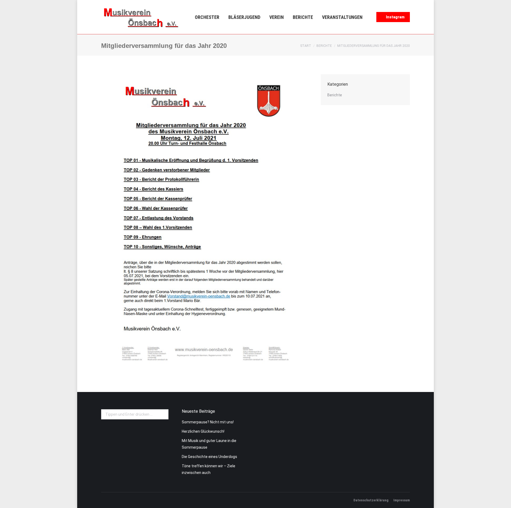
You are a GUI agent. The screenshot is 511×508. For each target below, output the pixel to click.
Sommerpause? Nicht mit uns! (208, 422)
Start (305, 46)
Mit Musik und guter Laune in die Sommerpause (209, 444)
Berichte (324, 46)
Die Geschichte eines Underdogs (209, 457)
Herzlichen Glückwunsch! (203, 431)
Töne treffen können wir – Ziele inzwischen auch (208, 469)
